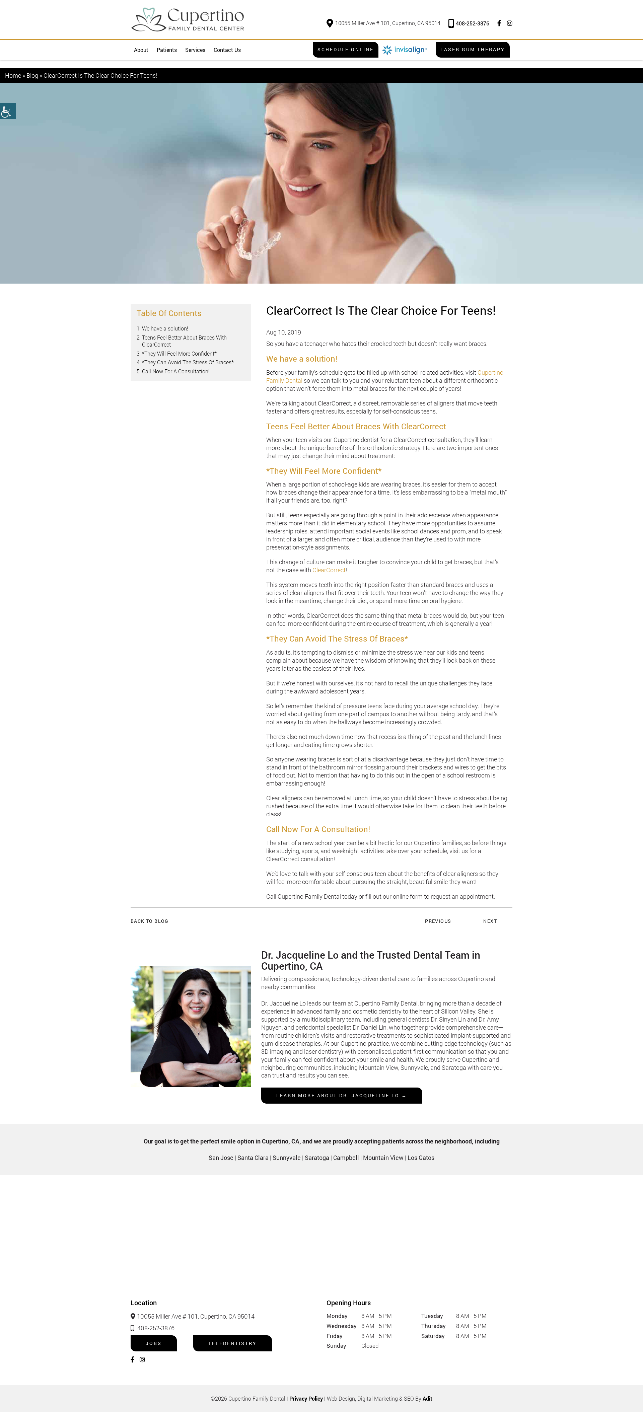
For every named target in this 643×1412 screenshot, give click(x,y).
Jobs (154, 1343)
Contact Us (227, 49)
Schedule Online (345, 49)
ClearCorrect (329, 570)
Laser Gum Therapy (472, 49)
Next (490, 921)
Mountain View (383, 1158)
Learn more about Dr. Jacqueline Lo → (341, 1095)
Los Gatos (421, 1158)
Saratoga (317, 1158)
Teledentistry (232, 1343)
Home (13, 75)
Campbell (346, 1158)
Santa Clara (253, 1158)
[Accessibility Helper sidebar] (8, 111)
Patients (167, 49)
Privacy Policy (306, 1398)
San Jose (221, 1158)
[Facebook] (499, 23)
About (141, 49)
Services (195, 49)
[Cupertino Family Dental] (187, 19)
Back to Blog (150, 921)
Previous (438, 921)
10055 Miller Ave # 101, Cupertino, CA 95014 (387, 22)
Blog (32, 75)
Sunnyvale (287, 1158)
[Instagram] (509, 23)
